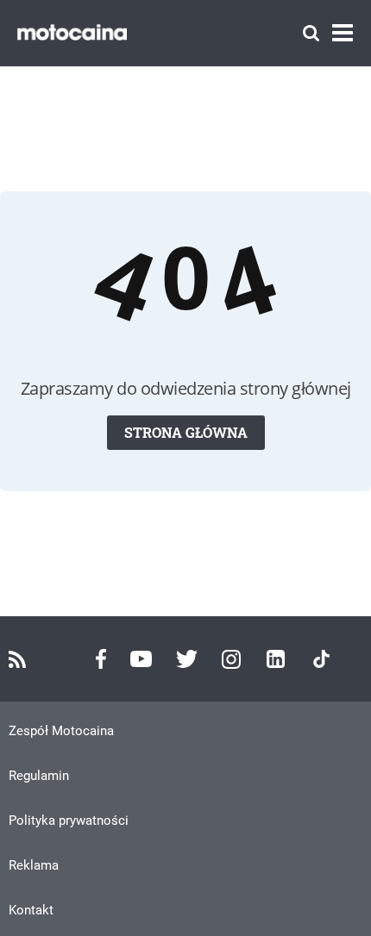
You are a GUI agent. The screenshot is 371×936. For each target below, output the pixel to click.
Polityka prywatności (69, 820)
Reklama (34, 865)
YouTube (141, 659)
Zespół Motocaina (61, 731)
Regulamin (39, 775)
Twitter (187, 659)
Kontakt (31, 910)
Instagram (231, 659)
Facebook (101, 659)
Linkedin (275, 659)
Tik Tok (321, 659)
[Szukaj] (311, 33)
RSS (17, 659)
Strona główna (186, 432)
